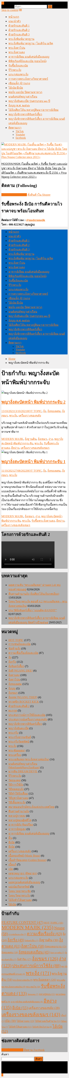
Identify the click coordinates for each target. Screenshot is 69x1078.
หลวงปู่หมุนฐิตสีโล (19, 820)
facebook (21, 137)
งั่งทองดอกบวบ (55, 946)
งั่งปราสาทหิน (57, 953)
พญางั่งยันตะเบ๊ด (18, 728)
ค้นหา (5, 1054)
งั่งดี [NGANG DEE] (20, 670)
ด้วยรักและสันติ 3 (19, 34)
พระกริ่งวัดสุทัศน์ (18, 741)
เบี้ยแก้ (12, 864)
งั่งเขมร (42, 438)
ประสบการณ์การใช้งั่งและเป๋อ (26, 714)
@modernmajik (35, 220)
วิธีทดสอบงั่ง (16, 789)
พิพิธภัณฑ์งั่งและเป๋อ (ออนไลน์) (27, 61)
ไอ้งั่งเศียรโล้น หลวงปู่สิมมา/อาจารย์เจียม (33, 109)
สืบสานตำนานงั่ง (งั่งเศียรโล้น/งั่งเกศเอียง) (33, 593)
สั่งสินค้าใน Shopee (39, 194)
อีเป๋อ (11, 842)
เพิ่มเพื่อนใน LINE (12, 1049)
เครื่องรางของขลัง (30, 415)
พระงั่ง (13, 415)
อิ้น (10, 837)
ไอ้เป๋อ (12, 904)
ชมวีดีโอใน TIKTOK (14, 194)
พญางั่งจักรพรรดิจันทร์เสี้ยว (25, 114)
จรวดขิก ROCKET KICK (23, 701)
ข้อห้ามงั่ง (14, 648)
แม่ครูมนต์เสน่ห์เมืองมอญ (24, 882)
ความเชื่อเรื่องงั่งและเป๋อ (23, 652)
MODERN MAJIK (12, 438)
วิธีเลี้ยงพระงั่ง (16, 802)
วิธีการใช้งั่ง (15, 784)
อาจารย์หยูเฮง (17, 829)
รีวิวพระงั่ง (14, 69)
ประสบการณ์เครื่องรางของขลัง (27, 719)
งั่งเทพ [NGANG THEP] (22, 697)
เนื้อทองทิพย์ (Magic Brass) (24, 855)
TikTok (20, 131)
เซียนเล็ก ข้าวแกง (19, 83)
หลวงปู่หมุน (47, 994)
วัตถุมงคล (14, 780)
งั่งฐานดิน (30, 438)
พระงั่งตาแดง (16, 52)
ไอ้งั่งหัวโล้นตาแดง (20, 899)
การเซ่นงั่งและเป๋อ (19, 644)
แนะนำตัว (14, 21)
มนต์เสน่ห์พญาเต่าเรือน (22, 96)
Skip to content (9, 10)
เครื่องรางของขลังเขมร (35, 447)
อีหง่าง (15, 447)
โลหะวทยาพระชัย (19, 891)
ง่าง (50, 438)
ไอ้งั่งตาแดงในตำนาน (47, 1021)
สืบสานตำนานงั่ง (18, 811)
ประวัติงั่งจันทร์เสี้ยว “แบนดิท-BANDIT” (32, 610)
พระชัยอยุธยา (16, 750)
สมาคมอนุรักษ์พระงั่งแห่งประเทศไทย (31, 806)
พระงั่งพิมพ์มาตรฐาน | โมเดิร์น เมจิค (30, 43)
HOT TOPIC (34, 411)
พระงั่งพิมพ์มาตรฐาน (21, 38)
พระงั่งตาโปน (16, 47)
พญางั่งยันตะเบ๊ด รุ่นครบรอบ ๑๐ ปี (29, 101)
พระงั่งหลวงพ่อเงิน (23, 980)
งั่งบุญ (12, 688)
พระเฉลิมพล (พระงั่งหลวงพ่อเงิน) (28, 759)
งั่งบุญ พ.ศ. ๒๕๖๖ (19, 105)
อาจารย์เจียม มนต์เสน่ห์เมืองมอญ (28, 56)
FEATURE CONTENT (22, 922)
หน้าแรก (13, 16)
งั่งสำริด (24, 959)
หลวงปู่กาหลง (16, 815)
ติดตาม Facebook (34, 1049)
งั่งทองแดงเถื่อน (34, 952)
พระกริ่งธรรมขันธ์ (19, 737)
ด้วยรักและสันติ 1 (19, 25)
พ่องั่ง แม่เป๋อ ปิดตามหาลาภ (25, 92)
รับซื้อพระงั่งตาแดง (43, 520)
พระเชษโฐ (33, 987)
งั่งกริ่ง (12, 661)
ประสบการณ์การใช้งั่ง (36, 965)
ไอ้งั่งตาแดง (25, 1021)
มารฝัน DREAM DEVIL (23, 771)
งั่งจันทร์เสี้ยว (16, 666)
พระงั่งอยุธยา (44, 979)
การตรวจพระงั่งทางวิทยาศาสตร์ (28, 78)
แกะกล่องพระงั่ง (18, 74)
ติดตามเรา (14, 127)
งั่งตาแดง (14, 675)
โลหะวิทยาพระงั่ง (19, 895)
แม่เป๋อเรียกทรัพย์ (19, 886)
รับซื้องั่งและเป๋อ (18, 65)
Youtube (20, 134)
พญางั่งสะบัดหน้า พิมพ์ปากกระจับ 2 (33, 402)
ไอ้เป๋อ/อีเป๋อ (15, 87)
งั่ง (44, 411)
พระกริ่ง (13, 732)
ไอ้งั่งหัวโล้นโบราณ (42, 1027)
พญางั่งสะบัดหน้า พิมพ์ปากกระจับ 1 (33, 461)
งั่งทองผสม (54, 411)
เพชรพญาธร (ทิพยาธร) (22, 873)
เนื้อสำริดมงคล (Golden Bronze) (27, 860)
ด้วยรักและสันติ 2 (19, 30)
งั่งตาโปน (14, 679)
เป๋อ (10, 868)
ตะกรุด (12, 710)
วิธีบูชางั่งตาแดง (18, 797)
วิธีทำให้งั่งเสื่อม (18, 793)
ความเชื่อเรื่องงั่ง (44, 933)
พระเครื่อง (14, 754)
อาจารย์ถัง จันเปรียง (20, 824)
